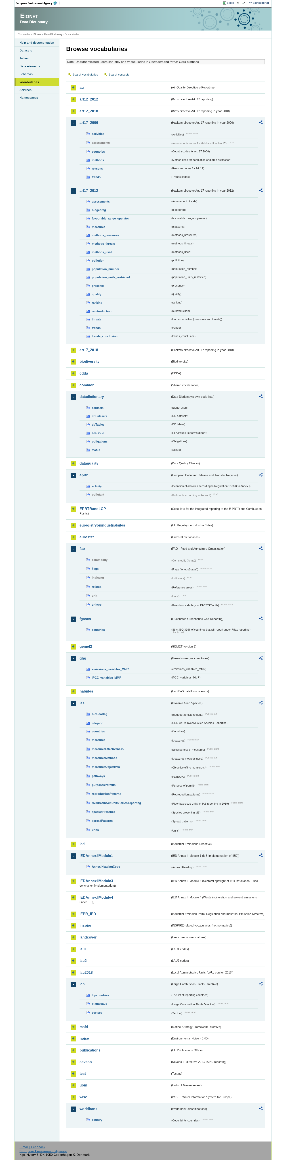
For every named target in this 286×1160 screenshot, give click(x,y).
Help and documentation (36, 42)
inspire (85, 925)
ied (82, 844)
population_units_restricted (111, 277)
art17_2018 (89, 350)
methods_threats (103, 243)
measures (98, 227)
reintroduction (101, 311)
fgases (85, 619)
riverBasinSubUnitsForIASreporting (116, 803)
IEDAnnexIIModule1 (96, 856)
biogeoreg (99, 210)
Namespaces (28, 97)
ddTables (98, 424)
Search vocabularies (85, 74)
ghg (83, 658)
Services (25, 90)
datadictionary (92, 397)
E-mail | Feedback (32, 1147)
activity (97, 486)
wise (83, 1097)
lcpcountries (100, 995)
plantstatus (99, 1003)
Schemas (26, 74)
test (83, 1074)
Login (230, 3)
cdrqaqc (97, 723)
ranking (97, 302)
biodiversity (89, 361)
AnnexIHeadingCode (106, 866)
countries (98, 151)
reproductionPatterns (106, 793)
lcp (82, 984)
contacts (97, 408)
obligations (99, 441)
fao (82, 549)
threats (96, 319)
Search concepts (119, 74)
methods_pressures (105, 235)
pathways (98, 776)
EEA (38, 3)
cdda (84, 373)
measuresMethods (104, 758)
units (95, 830)
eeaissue (98, 433)
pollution (98, 260)
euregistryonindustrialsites (102, 525)
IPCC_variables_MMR (106, 677)
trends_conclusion (105, 336)
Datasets (25, 50)
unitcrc (96, 604)
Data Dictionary (53, 34)
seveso (86, 1062)
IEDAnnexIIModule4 (96, 897)
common (87, 385)
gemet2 (86, 646)
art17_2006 (89, 123)
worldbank (88, 1109)
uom (83, 1085)
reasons (97, 168)
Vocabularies (29, 82)
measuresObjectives (106, 767)
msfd (84, 1027)
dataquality (89, 463)
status (96, 450)
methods (98, 160)
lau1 (83, 949)
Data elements (29, 66)
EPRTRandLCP (93, 509)
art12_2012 (89, 99)
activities (98, 133)
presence (98, 285)
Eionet (37, 34)
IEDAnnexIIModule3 (96, 881)
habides (86, 691)
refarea (96, 586)
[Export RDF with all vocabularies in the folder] (261, 123)
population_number (105, 269)
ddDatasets (99, 416)
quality (96, 294)
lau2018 (86, 972)
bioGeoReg (99, 714)
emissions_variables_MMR (110, 669)
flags (95, 568)
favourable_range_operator (110, 218)
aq (82, 87)
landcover (88, 937)
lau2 (83, 961)
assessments (101, 201)
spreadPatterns (102, 820)
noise (84, 1038)
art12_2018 (89, 111)
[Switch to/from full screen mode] (244, 3)
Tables (24, 58)
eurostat (87, 537)
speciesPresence (103, 812)
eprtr (84, 475)
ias (82, 703)
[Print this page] (238, 3)
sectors (97, 1012)
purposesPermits (104, 785)
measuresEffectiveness (108, 749)
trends (96, 177)
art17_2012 (89, 191)
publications (90, 1050)
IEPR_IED (88, 914)
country (97, 1119)
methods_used (102, 252)
